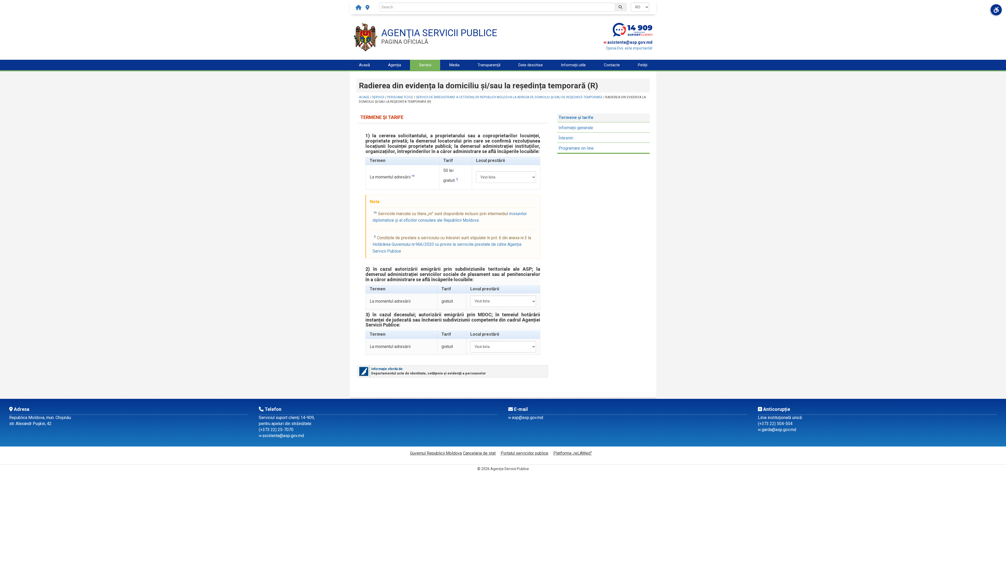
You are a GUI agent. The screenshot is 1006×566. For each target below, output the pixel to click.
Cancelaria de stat (479, 453)
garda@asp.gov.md (779, 429)
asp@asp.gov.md (527, 417)
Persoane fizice (400, 97)
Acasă (364, 65)
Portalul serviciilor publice (524, 453)
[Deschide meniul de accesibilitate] (996, 10)
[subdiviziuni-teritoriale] (367, 7)
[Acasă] (360, 7)
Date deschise (530, 65)
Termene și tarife (576, 117)
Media (454, 65)
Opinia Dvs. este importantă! (629, 48)
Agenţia (394, 65)
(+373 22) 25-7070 (276, 429)
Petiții (642, 65)
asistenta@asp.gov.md (629, 42)
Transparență (489, 65)
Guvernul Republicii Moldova (436, 453)
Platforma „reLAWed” (572, 453)
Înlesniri (566, 137)
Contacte (612, 65)
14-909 (307, 417)
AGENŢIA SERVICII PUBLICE (439, 33)
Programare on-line (576, 148)
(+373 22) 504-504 (775, 423)
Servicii (425, 65)
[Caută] (621, 7)
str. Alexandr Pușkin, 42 (30, 423)
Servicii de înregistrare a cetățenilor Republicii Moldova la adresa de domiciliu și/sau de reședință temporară (509, 97)
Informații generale (576, 127)
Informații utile (573, 65)
